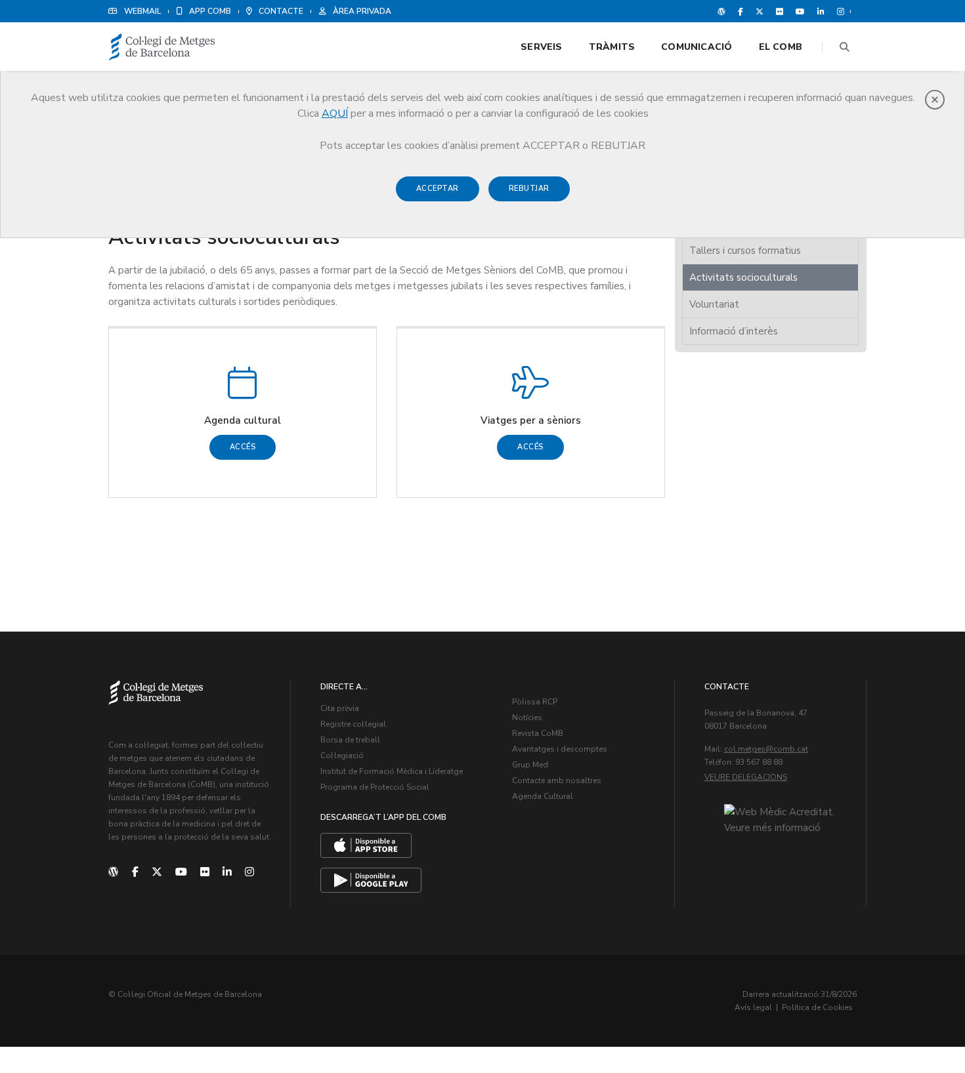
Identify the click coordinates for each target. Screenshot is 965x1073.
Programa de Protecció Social (374, 787)
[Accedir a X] (759, 11)
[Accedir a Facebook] (740, 11)
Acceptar (437, 188)
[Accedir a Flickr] (779, 11)
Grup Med (530, 764)
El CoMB (780, 47)
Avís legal (753, 1007)
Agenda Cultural (542, 796)
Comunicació (696, 47)
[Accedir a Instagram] (838, 11)
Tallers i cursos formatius (745, 250)
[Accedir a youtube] (800, 11)
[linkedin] (227, 872)
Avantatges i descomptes (559, 749)
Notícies (527, 717)
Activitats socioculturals (743, 277)
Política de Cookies (817, 1007)
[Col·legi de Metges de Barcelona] (162, 47)
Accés (243, 447)
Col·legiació (342, 755)
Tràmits (612, 47)
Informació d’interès (733, 331)
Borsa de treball (350, 740)
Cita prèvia (339, 708)
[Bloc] (721, 11)
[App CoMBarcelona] (366, 845)
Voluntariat (714, 304)
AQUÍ (335, 113)
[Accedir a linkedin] (821, 11)
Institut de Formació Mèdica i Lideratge (391, 771)
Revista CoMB (537, 733)
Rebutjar (529, 188)
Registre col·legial (353, 724)
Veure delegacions (745, 777)
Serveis (541, 47)
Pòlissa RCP (534, 702)
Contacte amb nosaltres (556, 780)
